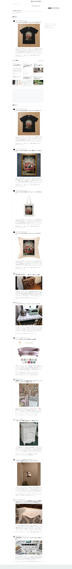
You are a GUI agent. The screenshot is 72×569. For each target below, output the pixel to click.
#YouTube (17, 297)
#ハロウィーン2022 (18, 493)
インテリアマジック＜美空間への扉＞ (20, 337)
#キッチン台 (22, 333)
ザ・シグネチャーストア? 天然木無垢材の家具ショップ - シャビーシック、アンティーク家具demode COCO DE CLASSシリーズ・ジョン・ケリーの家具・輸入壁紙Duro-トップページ (27, 78)
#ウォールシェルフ (18, 531)
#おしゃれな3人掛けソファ (35, 374)
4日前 (26, 20)
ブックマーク (15, 63)
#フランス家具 (34, 453)
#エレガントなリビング (35, 373)
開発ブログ (55, 25)
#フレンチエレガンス (35, 372)
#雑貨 (35, 414)
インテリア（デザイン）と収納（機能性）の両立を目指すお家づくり (24, 459)
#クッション (17, 268)
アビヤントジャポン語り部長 (19, 419)
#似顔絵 (34, 55)
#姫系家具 (21, 372)
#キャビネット (17, 453)
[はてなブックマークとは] (18, 60)
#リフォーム (17, 333)
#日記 (16, 55)
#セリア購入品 (27, 495)
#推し (25, 55)
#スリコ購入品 (22, 495)
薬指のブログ (17, 302)
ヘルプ (52, 25)
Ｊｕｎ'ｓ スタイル (18, 273)
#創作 (32, 55)
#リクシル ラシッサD (19, 561)
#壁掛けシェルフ (38, 531)
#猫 (20, 414)
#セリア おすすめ (38, 493)
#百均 (25, 333)
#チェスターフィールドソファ (26, 373)
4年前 (24, 419)
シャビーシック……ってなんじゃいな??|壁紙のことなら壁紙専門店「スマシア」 (27, 65)
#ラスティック (31, 297)
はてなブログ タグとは (48, 25)
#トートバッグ (17, 227)
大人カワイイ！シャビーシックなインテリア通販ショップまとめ (38, 65)
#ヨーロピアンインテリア (26, 374)
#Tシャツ (16, 56)
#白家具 (30, 453)
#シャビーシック (21, 56)
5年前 (24, 499)
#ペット (22, 55)
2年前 (20, 302)
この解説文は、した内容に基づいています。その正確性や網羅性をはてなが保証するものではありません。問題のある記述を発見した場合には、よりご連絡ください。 (17, 13)
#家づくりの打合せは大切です (31, 561)
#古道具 (27, 297)
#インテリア (28, 55)
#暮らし (19, 55)
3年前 (23, 379)
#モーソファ (17, 372)
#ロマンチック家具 (18, 374)
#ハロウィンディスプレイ (31, 493)
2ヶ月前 (23, 273)
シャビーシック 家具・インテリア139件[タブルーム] (17, 65)
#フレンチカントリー (30, 414)
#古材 (24, 297)
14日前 (27, 231)
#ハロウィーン (24, 493)
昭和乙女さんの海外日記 (18, 379)
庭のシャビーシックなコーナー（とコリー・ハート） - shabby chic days (38, 78)
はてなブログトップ (47, 26)
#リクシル (24, 561)
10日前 (27, 190)
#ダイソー (28, 333)
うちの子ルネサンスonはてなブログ (20, 20)
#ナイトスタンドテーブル (25, 453)
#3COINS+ (17, 495)
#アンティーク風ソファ (27, 372)
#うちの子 (38, 55)
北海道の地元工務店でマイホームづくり (20, 536)
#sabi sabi (21, 297)
